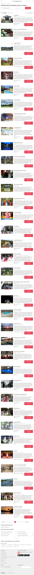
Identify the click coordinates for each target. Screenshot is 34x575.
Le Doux (15, 451)
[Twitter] (3, 567)
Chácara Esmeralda (17, 212)
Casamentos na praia (16, 546)
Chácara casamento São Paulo (5, 533)
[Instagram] (7, 567)
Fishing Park (16, 15)
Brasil (20, 567)
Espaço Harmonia (17, 43)
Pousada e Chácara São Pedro (19, 337)
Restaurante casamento (16, 544)
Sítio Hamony (16, 226)
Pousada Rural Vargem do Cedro (20, 170)
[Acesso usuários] (32, 1)
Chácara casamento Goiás (4, 535)
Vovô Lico (16, 478)
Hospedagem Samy (17, 127)
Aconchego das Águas (18, 506)
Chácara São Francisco (18, 58)
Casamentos (3, 3)
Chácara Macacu (17, 99)
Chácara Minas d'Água (18, 142)
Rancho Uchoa (16, 436)
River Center (16, 295)
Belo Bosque (16, 72)
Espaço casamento (8, 3)
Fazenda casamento (3, 544)
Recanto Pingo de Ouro (18, 240)
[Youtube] (9, 567)
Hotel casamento (10, 544)
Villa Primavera (16, 408)
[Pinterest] (5, 567)
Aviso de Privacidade (4, 554)
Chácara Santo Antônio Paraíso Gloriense (21, 281)
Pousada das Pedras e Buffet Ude (20, 394)
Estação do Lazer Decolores (19, 351)
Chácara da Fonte (17, 366)
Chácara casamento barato (5, 527)
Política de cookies (3, 555)
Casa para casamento (9, 546)
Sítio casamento (3, 546)
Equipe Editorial (3, 560)
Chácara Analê (16, 85)
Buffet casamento (28, 544)
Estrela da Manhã (17, 268)
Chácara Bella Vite (17, 422)
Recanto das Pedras (17, 380)
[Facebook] (1, 567)
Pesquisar (28, 8)
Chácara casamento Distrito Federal (22, 535)
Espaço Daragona (17, 492)
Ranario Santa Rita (17, 254)
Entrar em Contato (3, 552)
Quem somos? (3, 559)
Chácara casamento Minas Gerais (22, 533)
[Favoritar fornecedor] (12, 16)
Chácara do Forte (17, 323)
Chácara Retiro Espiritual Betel (19, 156)
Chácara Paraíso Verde (18, 184)
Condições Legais (3, 553)
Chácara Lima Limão (17, 309)
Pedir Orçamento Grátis (28, 25)
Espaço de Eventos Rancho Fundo (20, 29)
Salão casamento (23, 544)
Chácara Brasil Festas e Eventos (20, 113)
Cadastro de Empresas (4, 558)
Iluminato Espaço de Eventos (19, 198)
